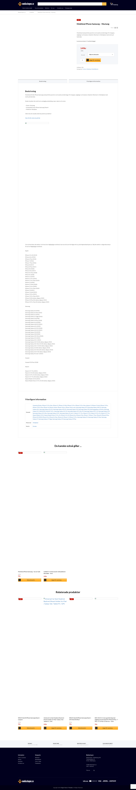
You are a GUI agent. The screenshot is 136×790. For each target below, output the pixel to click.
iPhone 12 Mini (63, 405)
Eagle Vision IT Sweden (67, 787)
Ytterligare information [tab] (93, 81)
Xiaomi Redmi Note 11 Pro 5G (52, 415)
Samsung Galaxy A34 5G (94, 407)
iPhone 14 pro (61, 407)
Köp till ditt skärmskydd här (32, 118)
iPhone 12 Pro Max (80, 405)
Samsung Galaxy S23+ (53, 413)
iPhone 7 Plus (92, 415)
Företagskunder (68, 8)
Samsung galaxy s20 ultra (97, 409)
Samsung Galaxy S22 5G (60, 411)
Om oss (52, 8)
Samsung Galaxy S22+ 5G (91, 411)
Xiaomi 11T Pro (78, 413)
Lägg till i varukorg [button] (56, 580)
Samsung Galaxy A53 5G (46, 409)
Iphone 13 (89, 405)
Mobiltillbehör (95, 69)
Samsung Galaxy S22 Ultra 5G (76, 411)
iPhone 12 (55, 405)
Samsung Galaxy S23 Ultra (40, 413)
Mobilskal (47, 8)
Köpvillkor (20, 761)
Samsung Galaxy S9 (57, 419)
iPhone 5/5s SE (65, 415)
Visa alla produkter (39, 8)
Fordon (84, 69)
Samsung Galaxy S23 (104, 411)
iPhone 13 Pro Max (38, 407)
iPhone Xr (60, 417)
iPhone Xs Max (53, 417)
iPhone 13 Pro (104, 405)
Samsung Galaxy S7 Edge (45, 419)
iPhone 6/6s (72, 415)
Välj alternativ (31, 580)
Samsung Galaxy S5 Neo (94, 417)
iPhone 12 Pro (71, 405)
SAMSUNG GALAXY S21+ (46, 411)
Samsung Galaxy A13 (81, 407)
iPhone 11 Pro (73, 417)
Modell (83, 55)
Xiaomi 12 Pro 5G (96, 413)
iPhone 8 (99, 415)
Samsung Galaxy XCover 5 (67, 413)
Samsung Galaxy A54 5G (59, 409)
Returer (19, 759)
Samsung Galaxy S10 (72, 409)
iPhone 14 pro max (71, 407)
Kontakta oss (60, 8)
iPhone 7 (86, 415)
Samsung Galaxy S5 (82, 417)
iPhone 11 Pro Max (47, 405)
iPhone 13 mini (96, 405)
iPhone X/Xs (45, 417)
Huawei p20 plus (37, 405)
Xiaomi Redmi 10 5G (38, 415)
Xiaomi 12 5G (87, 413)
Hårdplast (35, 422)
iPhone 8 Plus (105, 415)
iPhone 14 (46, 407)
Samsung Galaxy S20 (84, 409)
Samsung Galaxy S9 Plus (69, 419)
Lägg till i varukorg (94, 60)
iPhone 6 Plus (79, 415)
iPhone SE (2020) (37, 417)
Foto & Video (38, 761)
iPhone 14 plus (53, 407)
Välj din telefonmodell (27, 8)
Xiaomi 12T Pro (105, 413)
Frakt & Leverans (22, 757)
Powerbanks (38, 763)
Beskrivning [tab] (42, 81)
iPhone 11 (66, 417)
